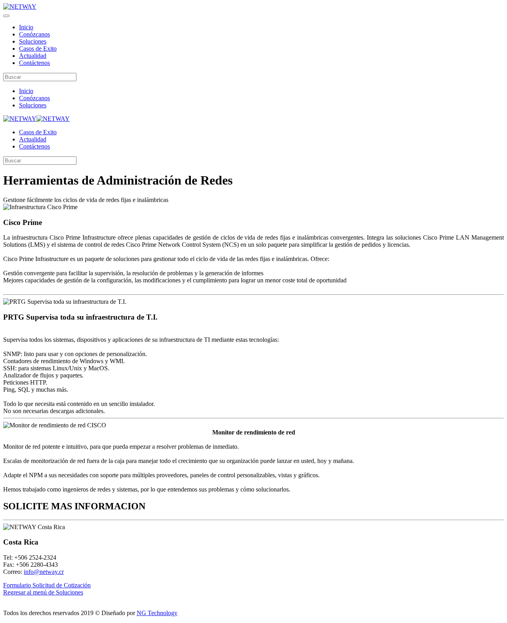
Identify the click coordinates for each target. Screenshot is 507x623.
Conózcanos (34, 34)
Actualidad (32, 55)
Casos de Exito (38, 48)
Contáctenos (34, 62)
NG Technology (157, 613)
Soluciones (32, 41)
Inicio (26, 27)
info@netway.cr (44, 571)
